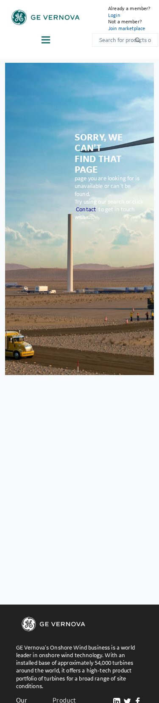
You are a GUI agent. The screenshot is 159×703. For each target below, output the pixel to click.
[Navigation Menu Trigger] (45, 39)
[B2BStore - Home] (45, 17)
